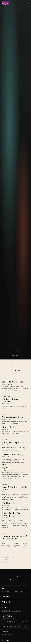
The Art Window (6, 591)
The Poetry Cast (7, 634)
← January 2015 (7, 557)
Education (5, 623)
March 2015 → (7, 562)
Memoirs (26, 623)
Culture (18, 621)
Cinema (13, 618)
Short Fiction (15, 610)
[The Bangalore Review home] (5, 3)
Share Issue (15, 355)
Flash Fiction (6, 610)
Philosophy (25, 626)
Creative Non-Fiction (8, 621)
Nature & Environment (14, 626)
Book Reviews (6, 618)
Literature (19, 623)
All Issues (5, 559)
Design (25, 621)
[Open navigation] (27, 3)
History (11, 623)
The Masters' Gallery (19, 591)
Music (3, 626)
